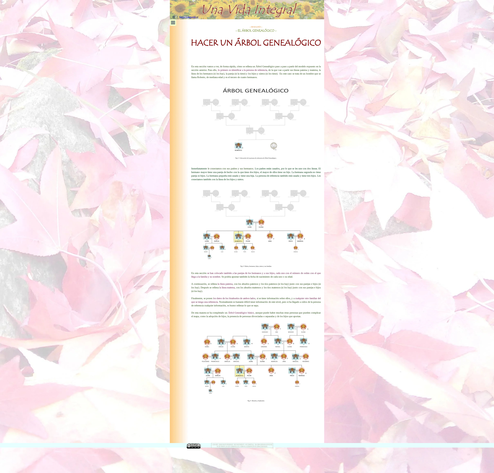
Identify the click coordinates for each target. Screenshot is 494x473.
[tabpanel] (256, 43)
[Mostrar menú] (174, 17)
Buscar (291, 16)
